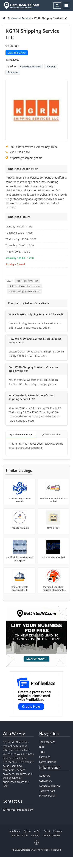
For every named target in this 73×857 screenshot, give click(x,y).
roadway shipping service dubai (24, 291)
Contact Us (45, 780)
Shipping (51, 66)
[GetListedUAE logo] (21, 5)
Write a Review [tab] (52, 434)
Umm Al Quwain (51, 835)
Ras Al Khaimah (20, 835)
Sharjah (35, 835)
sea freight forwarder (27, 280)
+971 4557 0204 (20, 152)
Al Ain (37, 831)
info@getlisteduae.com (19, 809)
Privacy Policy (47, 795)
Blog (41, 747)
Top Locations (47, 742)
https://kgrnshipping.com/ (26, 158)
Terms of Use (47, 790)
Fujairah (57, 831)
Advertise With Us (49, 785)
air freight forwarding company (24, 286)
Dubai (47, 831)
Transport (13, 72)
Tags (42, 751)
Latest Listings (47, 761)
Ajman (27, 831)
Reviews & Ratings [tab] (22, 434)
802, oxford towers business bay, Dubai (34, 146)
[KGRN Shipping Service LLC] (36, 110)
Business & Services (20, 18)
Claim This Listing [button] (17, 52)
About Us (44, 775)
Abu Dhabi (14, 831)
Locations (44, 756)
